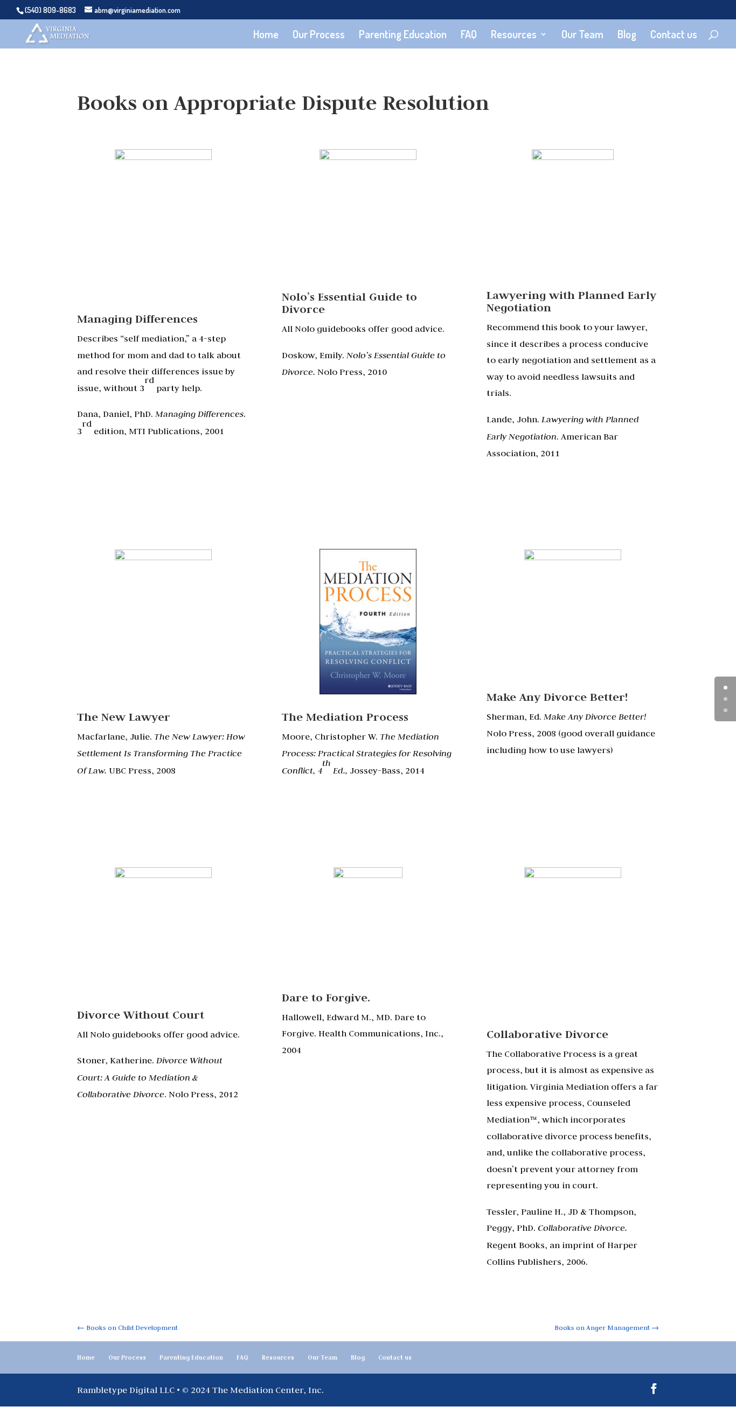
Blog (626, 35)
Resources (514, 35)
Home (266, 35)
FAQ (469, 35)
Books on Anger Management (606, 1327)
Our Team (582, 35)
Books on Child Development (127, 1327)
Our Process (319, 35)
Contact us (673, 35)
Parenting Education (403, 35)
